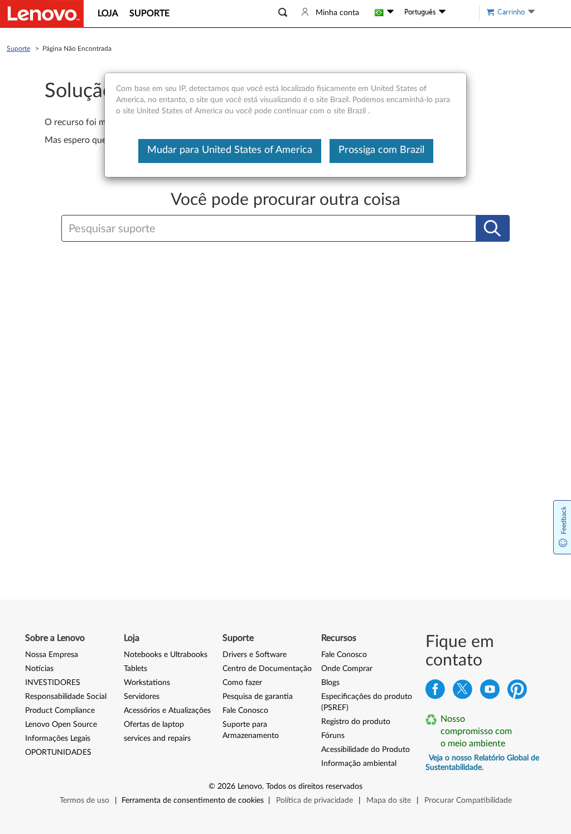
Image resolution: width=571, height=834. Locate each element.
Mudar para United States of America (229, 150)
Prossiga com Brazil (381, 150)
